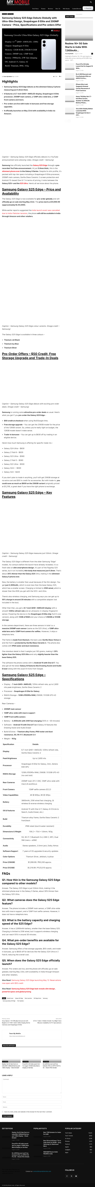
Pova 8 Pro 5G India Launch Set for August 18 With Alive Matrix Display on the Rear (31, 1065)
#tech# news (10, 998)
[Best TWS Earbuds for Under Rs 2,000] (38, 1134)
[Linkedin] (12, 1010)
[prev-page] (66, 121)
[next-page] (69, 121)
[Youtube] (76, 1176)
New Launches (28, 998)
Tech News (10, 14)
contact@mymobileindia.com (42, 1171)
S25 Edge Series (37, 998)
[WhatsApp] (17, 1010)
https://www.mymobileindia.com (17, 1036)
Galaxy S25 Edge (19, 998)
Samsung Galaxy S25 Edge (9, 1001)
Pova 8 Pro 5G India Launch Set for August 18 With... (84, 66)
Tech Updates (20, 1001)
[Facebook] (4, 1010)
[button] (91, 2)
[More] (25, 1010)
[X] (8, 1010)
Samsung (4, 14)
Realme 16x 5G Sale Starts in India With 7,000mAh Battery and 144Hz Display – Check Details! (11, 1065)
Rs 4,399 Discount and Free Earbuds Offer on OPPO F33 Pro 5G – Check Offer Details (52, 1065)
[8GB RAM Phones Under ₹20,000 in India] (38, 1154)
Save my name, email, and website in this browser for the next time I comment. (28, 1112)
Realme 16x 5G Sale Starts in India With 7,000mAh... (76, 47)
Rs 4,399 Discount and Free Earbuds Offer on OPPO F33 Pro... (83, 76)
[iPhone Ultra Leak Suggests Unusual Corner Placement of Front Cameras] (69, 86)
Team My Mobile (8, 76)
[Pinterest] (21, 1010)
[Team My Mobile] (5, 1035)
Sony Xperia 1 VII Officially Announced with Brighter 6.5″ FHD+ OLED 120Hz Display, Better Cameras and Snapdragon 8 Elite (16, 1023)
